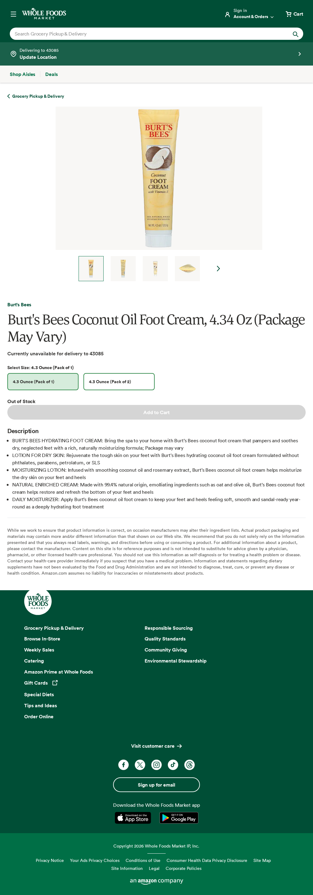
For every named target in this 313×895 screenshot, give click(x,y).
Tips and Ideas (40, 705)
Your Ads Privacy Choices (95, 860)
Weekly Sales (39, 649)
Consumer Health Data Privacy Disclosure (207, 860)
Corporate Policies (183, 868)
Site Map (262, 860)
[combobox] (142, 33)
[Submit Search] (295, 33)
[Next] (156, 194)
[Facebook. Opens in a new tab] (123, 765)
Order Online (38, 716)
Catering (34, 660)
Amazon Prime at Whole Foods (58, 671)
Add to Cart (156, 412)
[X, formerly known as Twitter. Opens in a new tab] (140, 765)
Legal (154, 868)
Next (218, 269)
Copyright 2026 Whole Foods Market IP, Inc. (156, 846)
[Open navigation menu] (13, 14)
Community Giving (166, 649)
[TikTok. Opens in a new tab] (173, 765)
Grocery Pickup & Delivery (54, 628)
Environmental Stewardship (176, 660)
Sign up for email (156, 784)
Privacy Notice (50, 860)
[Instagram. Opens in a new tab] (156, 765)
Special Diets (39, 694)
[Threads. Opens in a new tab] (189, 765)
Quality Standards (165, 638)
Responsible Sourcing (169, 628)
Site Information (127, 868)
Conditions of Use (143, 860)
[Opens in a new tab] (134, 818)
